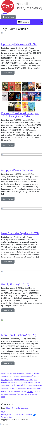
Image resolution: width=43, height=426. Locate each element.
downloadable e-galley (18, 376)
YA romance (33, 394)
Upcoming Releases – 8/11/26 (19, 44)
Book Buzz (20, 373)
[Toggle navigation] (4, 22)
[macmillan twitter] (4, 14)
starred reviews (13, 391)
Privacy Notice (6, 414)
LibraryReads (24, 382)
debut (11, 376)
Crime (2, 376)
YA (18, 394)
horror (30, 380)
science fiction (31, 388)
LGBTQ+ (9, 382)
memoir (7, 385)
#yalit (11, 373)
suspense (23, 392)
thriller (30, 391)
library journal (16, 382)
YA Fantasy (21, 394)
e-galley (25, 376)
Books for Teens (34, 373)
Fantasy (35, 376)
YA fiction (27, 394)
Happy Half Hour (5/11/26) (17, 170)
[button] (41, 22)
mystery (14, 385)
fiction (4, 379)
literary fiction (32, 382)
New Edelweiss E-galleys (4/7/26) (20, 233)
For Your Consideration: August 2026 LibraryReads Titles (20, 114)
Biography (15, 373)
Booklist (26, 373)
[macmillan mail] (6, 14)
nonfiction (22, 385)
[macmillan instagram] (2, 14)
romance (13, 388)
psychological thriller (32, 385)
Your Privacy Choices (23, 414)
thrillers (35, 392)
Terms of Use (6, 417)
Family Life (29, 376)
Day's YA (6, 376)
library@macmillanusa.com (17, 408)
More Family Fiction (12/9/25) (18, 335)
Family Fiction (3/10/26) (15, 284)
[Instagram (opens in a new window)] (2, 412)
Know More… (8, 73)
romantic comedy (22, 388)
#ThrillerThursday (5, 373)
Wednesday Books (11, 394)
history (26, 380)
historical (10, 380)
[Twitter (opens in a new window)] (4, 412)
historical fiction (19, 380)
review (6, 388)
